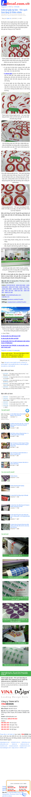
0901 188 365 (9, 290)
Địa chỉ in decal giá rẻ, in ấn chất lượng (15, 665)
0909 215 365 (9, 292)
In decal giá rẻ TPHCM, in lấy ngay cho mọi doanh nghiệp (15, 598)
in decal (23, 362)
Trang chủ (3, 7)
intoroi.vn (14, 744)
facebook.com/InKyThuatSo (15, 299)
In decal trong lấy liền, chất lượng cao (15, 643)
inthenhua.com (26, 742)
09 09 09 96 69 (10, 285)
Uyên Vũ (9, 18)
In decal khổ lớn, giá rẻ (14, 396)
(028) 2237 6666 (13, 287)
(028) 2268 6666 (24, 287)
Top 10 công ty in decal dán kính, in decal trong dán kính (19, 453)
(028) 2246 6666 (7, 289)
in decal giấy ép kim (13, 364)
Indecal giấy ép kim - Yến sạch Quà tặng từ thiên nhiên (14, 11)
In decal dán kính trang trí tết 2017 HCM (18, 405)
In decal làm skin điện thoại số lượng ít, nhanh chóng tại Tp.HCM (19, 505)
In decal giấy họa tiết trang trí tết (10, 336)
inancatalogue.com (5, 747)
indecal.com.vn (25, 744)
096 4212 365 (5, 729)
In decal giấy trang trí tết (15, 404)
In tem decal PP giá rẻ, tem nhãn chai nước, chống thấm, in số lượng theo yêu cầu (20, 516)
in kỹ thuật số (11, 366)
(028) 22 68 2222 (12, 718)
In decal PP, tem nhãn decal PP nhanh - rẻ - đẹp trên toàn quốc (15, 620)
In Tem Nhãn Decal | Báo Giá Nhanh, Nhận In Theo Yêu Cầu (19, 414)
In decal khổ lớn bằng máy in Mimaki (19, 495)
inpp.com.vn (15, 747)
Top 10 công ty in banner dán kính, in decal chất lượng (19, 463)
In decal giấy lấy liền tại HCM (9, 338)
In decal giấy (16, 6)
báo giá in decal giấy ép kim (12, 362)
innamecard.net (13, 746)
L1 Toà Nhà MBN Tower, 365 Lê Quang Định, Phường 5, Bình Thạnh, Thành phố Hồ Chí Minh (14, 794)
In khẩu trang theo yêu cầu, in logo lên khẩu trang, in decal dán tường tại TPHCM (19, 425)
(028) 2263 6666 (18, 289)
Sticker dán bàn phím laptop (17, 485)
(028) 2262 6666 (20, 285)
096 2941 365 (5, 727)
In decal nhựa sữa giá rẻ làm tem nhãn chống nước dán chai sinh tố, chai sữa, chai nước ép (19, 525)
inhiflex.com (23, 747)
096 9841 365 (5, 722)
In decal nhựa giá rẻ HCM (15, 577)
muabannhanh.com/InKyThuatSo (17, 302)
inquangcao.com (4, 742)
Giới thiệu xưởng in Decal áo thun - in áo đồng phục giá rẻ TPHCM (19, 433)
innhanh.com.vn (15, 742)
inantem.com (3, 746)
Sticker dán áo (13, 476)
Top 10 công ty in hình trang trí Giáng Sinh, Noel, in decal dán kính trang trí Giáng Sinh (19, 444)
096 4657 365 (5, 725)
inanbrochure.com (25, 746)
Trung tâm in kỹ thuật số (7, 734)
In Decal (10, 6)
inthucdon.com (4, 744)
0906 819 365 (18, 290)
